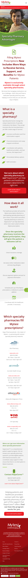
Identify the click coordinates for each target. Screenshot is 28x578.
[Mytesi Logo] (5, 1)
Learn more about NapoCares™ (14, 483)
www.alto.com (14, 353)
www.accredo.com (14, 376)
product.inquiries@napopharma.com (14, 536)
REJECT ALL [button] (12, 575)
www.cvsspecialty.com (14, 426)
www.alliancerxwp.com (14, 404)
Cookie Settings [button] (5, 575)
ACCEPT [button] (17, 575)
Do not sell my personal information (10, 573)
